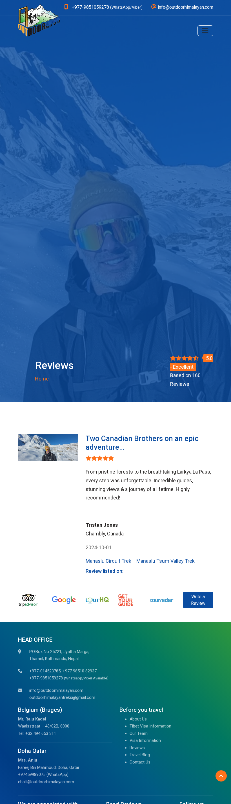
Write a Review (198, 600)
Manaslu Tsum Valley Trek (165, 561)
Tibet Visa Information (150, 726)
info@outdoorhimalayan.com (56, 690)
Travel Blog (140, 754)
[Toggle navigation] (205, 30)
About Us (138, 719)
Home (42, 379)
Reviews (137, 747)
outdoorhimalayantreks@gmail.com (62, 697)
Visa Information (145, 740)
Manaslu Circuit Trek (108, 561)
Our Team (139, 733)
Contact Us (140, 762)
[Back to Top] (221, 776)
